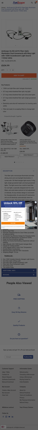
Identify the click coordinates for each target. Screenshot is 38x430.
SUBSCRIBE (13, 223)
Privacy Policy (3, 227)
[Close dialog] (35, 202)
